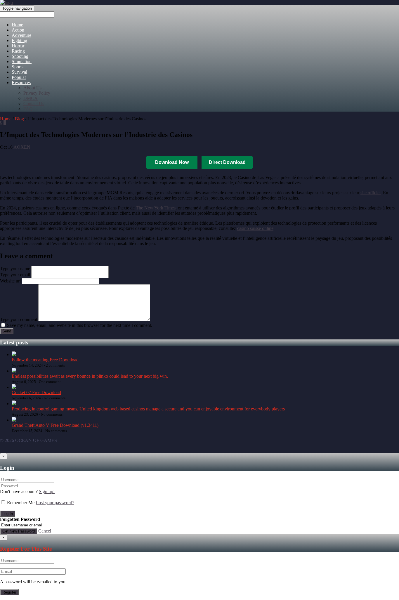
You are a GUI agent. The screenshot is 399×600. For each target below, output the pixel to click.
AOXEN (21, 147)
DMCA (30, 98)
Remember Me (20, 502)
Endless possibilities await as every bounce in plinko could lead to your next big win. (90, 376)
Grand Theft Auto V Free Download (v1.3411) (55, 425)
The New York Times (156, 207)
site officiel (370, 192)
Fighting (19, 40)
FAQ (28, 108)
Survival (19, 72)
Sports (17, 66)
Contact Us (33, 103)
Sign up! (47, 491)
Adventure (21, 35)
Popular (19, 77)
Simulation (22, 61)
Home (17, 24)
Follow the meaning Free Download (45, 359)
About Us (32, 87)
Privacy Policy (36, 93)
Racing (18, 50)
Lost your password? (55, 502)
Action (18, 29)
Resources (21, 82)
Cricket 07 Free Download (36, 392)
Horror (18, 45)
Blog (19, 118)
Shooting (20, 56)
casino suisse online (255, 228)
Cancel (44, 530)
